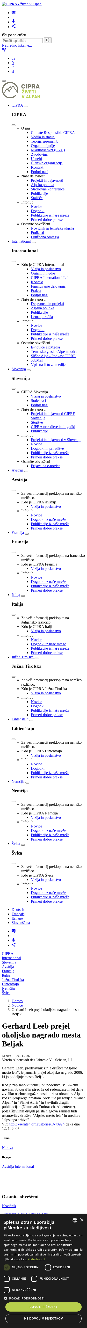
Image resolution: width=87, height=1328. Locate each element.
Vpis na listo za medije (48, 365)
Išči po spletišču (14, 35)
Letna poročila (42, 317)
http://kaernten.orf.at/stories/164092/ (36, 1124)
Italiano (17, 918)
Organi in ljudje (43, 146)
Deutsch (18, 909)
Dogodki (37, 211)
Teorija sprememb (44, 141)
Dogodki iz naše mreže (48, 519)
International (21, 241)
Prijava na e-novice (45, 466)
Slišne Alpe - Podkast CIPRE (53, 356)
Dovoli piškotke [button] (43, 1307)
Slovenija (19, 369)
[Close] (13, 125)
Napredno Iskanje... (17, 45)
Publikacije (39, 193)
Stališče (37, 198)
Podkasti (37, 233)
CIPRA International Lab (50, 278)
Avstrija (17, 470)
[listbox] (74, 1220)
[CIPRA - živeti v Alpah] (22, 4)
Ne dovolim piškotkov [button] (43, 1318)
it (13, 67)
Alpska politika (42, 185)
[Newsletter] (13, 13)
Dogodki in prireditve (47, 448)
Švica (16, 844)
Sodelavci (38, 401)
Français (18, 914)
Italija (16, 595)
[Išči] (47, 40)
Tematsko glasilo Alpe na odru (54, 351)
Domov (17, 1001)
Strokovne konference (48, 189)
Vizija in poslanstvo (46, 269)
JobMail (37, 360)
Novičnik (9, 1206)
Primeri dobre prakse (47, 220)
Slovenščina (21, 923)
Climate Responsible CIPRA (53, 133)
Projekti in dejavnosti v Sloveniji (55, 440)
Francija (18, 532)
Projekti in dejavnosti (47, 180)
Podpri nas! (39, 172)
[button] (43, 1298)
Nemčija (18, 781)
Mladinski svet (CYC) (48, 150)
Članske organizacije (47, 163)
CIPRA (17, 105)
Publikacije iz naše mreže (50, 215)
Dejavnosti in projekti (47, 304)
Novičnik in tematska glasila (52, 228)
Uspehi (36, 159)
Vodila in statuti (43, 137)
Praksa (36, 291)
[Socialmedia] (13, 27)
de (13, 58)
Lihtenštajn (20, 719)
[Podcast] (13, 22)
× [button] (81, 1220)
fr (13, 63)
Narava (7, 1148)
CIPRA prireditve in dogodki (53, 427)
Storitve (37, 422)
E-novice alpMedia (45, 347)
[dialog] (43, 1271)
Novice (36, 206)
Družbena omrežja (45, 237)
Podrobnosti (36, 1259)
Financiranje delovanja (48, 286)
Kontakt (37, 167)
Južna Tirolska (23, 657)
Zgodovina (39, 154)
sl (13, 71)
